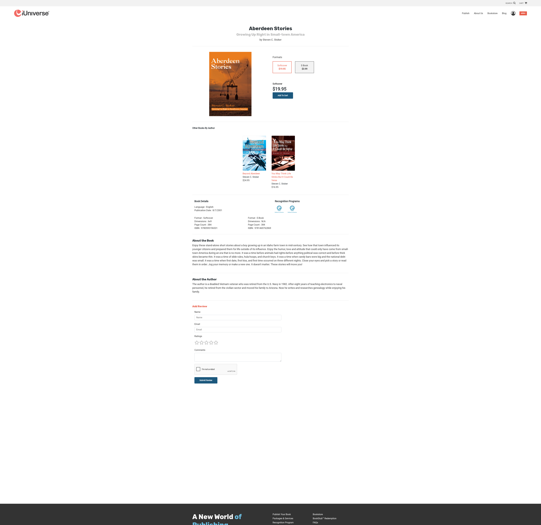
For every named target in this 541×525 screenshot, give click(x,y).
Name (197, 312)
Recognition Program (283, 522)
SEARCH (509, 3)
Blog (504, 13)
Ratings (198, 336)
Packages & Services (283, 518)
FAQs (315, 522)
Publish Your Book (282, 514)
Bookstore (492, 13)
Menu (523, 13)
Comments (199, 350)
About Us (478, 13)
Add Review (199, 306)
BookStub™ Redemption (324, 518)
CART (521, 3)
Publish (465, 13)
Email (197, 324)
